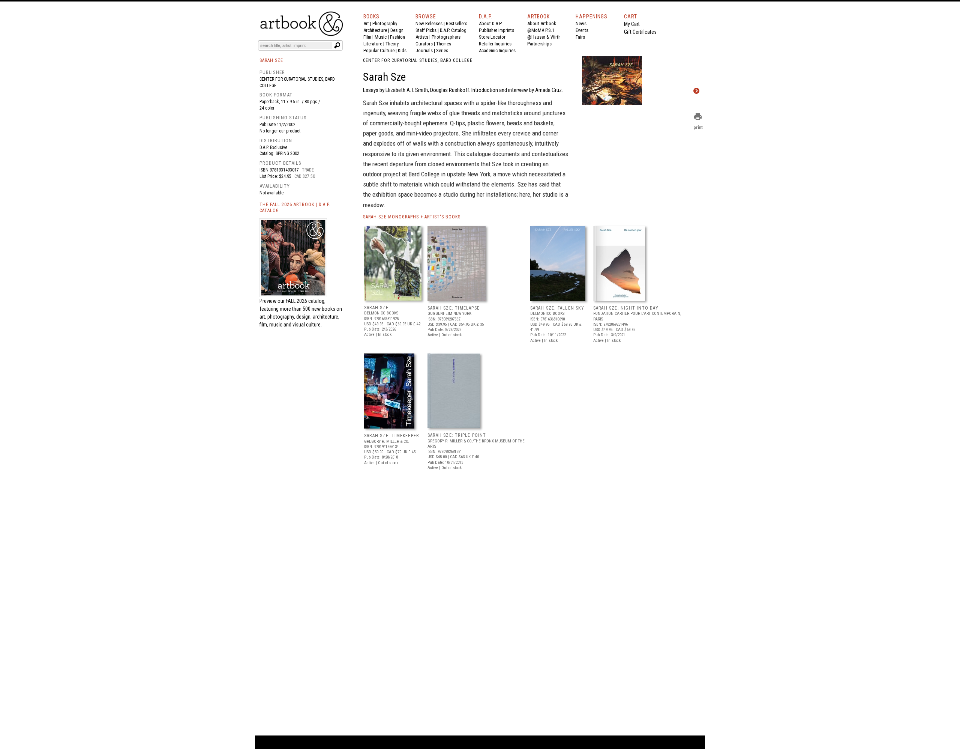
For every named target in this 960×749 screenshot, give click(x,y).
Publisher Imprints (496, 30)
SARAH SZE (376, 307)
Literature (372, 44)
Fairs (580, 37)
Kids (402, 50)
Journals (424, 50)
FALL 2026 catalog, (306, 301)
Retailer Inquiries (495, 44)
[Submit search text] (337, 45)
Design (397, 30)
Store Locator (492, 37)
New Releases (429, 23)
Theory (392, 44)
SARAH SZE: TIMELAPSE (454, 308)
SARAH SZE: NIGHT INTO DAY (625, 308)
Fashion (397, 37)
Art (366, 23)
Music (381, 37)
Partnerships (539, 44)
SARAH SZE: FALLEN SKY (557, 308)
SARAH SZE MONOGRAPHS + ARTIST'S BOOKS (411, 217)
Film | (369, 37)
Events (582, 30)
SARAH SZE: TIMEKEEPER (391, 435)
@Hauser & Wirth (544, 37)
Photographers (446, 37)
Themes (443, 44)
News (581, 23)
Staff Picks (426, 30)
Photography (384, 23)
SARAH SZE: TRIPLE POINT (457, 435)
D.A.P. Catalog (453, 30)
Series (442, 50)
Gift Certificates (640, 32)
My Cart (632, 24)
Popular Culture (378, 50)
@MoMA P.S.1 (540, 30)
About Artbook (541, 23)
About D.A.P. (490, 23)
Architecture (375, 30)
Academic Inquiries (497, 50)
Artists (422, 37)
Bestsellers (456, 23)
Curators (424, 44)
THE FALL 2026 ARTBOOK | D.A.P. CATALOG (295, 208)
